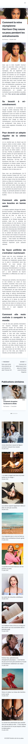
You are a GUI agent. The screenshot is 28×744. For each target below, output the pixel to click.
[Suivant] (23, 399)
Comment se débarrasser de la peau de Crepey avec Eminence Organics (21, 367)
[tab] (12, 413)
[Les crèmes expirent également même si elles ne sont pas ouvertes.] (14, 493)
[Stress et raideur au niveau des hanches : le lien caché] (14, 679)
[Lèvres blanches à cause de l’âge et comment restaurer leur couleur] (14, 432)
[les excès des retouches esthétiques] (14, 584)
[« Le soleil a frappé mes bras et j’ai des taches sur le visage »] (14, 462)
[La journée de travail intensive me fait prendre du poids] (14, 554)
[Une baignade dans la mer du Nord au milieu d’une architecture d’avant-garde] (14, 523)
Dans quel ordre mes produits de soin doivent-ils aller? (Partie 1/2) (7, 366)
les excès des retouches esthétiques (12, 597)
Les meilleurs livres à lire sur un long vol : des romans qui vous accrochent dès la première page (13, 627)
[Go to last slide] (4, 399)
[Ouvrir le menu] (25, 3)
